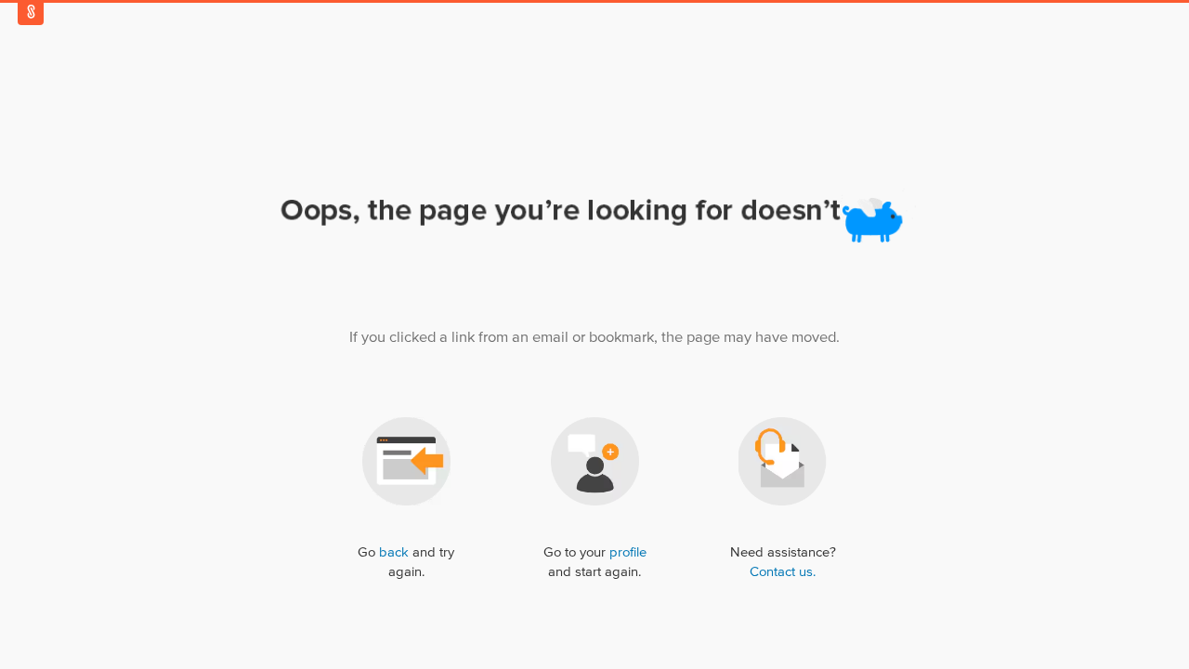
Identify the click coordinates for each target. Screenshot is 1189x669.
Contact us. (783, 572)
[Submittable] (31, 11)
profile (628, 552)
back (394, 552)
